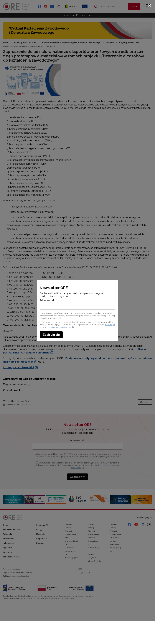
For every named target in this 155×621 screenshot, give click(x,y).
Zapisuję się (51, 335)
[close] (149, 5)
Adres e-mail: (47, 300)
